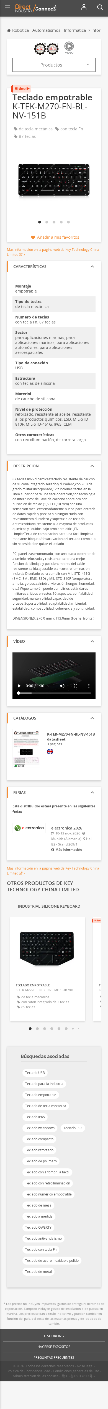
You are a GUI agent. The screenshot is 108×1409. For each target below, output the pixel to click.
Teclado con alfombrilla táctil (47, 1172)
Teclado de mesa (38, 1205)
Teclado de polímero (41, 1161)
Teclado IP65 (35, 1117)
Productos (51, 65)
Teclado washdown (40, 1128)
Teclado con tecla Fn (40, 1249)
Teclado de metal (38, 1271)
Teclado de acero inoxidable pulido (52, 1260)
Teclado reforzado (39, 1150)
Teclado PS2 (72, 1128)
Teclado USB (35, 1072)
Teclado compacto (39, 1139)
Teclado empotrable (40, 1094)
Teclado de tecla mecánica (45, 1106)
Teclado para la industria (44, 1083)
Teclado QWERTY (38, 1227)
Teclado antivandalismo (43, 1238)
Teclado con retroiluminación (47, 1183)
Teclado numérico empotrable (48, 1194)
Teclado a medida (39, 1216)
